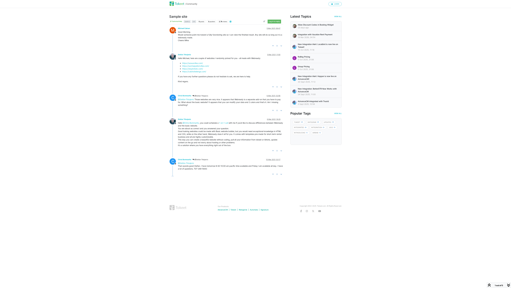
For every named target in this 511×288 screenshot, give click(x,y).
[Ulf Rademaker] (294, 26)
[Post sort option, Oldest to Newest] (264, 21)
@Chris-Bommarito (191, 123)
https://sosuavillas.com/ (192, 63)
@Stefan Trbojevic (201, 96)
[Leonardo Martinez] (294, 36)
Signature (265, 210)
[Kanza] (294, 47)
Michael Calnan (184, 28)
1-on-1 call (223, 123)
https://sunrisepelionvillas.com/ (195, 66)
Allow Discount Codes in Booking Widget (316, 25)
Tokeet (233, 210)
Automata (254, 210)
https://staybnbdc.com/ (192, 69)
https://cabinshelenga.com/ (194, 71)
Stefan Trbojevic (184, 55)
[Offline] (174, 56)
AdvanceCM (223, 210)
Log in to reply (274, 21)
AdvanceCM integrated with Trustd (313, 101)
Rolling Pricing (304, 57)
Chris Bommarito (184, 96)
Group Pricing (304, 66)
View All (338, 16)
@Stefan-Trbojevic (186, 99)
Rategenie (243, 210)
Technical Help (177, 21)
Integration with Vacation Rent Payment (315, 34)
